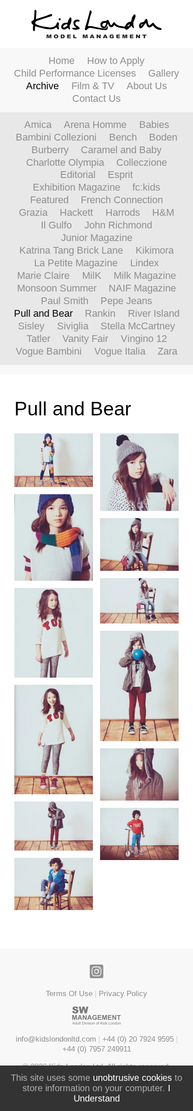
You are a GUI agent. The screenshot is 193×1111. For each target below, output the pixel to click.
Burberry (50, 150)
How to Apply (116, 60)
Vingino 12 (144, 338)
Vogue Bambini (49, 351)
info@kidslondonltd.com (56, 1038)
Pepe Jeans (126, 301)
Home (61, 60)
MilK (91, 275)
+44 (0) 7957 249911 (96, 1048)
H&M (163, 212)
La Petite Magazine (76, 263)
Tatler (38, 338)
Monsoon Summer (56, 288)
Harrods (122, 212)
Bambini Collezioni (56, 137)
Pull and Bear (43, 313)
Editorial (78, 174)
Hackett (76, 212)
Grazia (33, 212)
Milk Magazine (145, 275)
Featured (49, 200)
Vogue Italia (119, 351)
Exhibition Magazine (76, 187)
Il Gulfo (56, 225)
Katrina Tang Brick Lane (71, 250)
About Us (147, 86)
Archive (42, 86)
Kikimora (155, 250)
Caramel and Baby (121, 150)
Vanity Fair (85, 338)
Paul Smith (64, 301)
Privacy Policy (123, 993)
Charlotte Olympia (65, 162)
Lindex (144, 263)
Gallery (163, 73)
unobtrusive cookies (132, 1078)
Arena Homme (95, 124)
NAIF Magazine (142, 288)
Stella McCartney (138, 326)
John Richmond (118, 225)
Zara (167, 351)
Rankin (100, 313)
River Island (154, 313)
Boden (163, 137)
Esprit (120, 174)
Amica (38, 124)
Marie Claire (43, 275)
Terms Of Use (69, 993)
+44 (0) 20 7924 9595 (138, 1038)
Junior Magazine (96, 237)
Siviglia (72, 326)
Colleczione (141, 162)
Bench (123, 137)
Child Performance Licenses (75, 73)
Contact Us (96, 98)
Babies (154, 124)
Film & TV (92, 86)
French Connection (122, 200)
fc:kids (146, 187)
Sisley (31, 326)
